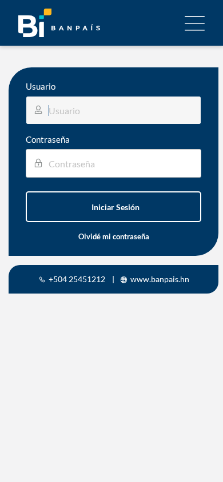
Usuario (40, 86)
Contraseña (48, 139)
